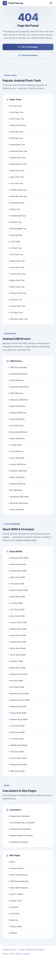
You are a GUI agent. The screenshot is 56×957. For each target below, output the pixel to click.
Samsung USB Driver (19, 400)
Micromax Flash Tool (19, 319)
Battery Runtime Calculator (21, 835)
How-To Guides (16, 894)
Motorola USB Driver (18, 432)
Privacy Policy (16, 926)
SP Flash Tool (15, 106)
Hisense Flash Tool (18, 293)
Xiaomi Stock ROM (18, 564)
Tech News (15, 913)
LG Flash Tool (15, 248)
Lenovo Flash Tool (17, 274)
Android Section (17, 868)
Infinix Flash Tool (17, 287)
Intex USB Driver (17, 509)
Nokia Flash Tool (17, 170)
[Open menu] (50, 3)
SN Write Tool (16, 222)
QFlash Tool (15, 209)
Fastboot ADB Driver (19, 374)
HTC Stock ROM (17, 609)
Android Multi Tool (18, 216)
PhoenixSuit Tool (17, 203)
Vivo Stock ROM (17, 584)
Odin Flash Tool (16, 112)
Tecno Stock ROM (18, 655)
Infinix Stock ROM (17, 648)
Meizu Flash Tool (17, 280)
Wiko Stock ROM (17, 771)
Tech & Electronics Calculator (22, 822)
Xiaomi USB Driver (17, 406)
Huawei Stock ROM (18, 571)
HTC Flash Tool (16, 254)
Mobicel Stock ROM (18, 764)
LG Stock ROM (16, 603)
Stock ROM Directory (19, 888)
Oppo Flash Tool (17, 177)
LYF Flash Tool (16, 312)
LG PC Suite (15, 241)
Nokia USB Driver (17, 438)
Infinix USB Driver (17, 477)
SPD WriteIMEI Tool (18, 229)
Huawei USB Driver (18, 413)
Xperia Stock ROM (18, 635)
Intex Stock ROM (17, 732)
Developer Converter (19, 842)
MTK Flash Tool (16, 132)
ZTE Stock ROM (17, 752)
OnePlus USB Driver (18, 471)
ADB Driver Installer (18, 367)
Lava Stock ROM (17, 726)
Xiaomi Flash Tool (17, 145)
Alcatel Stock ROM (18, 642)
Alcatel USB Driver (18, 484)
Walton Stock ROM (18, 706)
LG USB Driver (16, 445)
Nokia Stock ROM (17, 596)
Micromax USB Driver (19, 503)
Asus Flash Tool (17, 267)
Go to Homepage (30, 47)
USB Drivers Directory (19, 881)
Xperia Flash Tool (17, 261)
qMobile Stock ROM (18, 745)
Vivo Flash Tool (16, 183)
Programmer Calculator (20, 816)
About (5, 954)
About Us (14, 920)
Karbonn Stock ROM (18, 719)
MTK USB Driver (17, 380)
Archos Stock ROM (18, 758)
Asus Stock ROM (17, 616)
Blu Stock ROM (16, 680)
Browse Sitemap (29, 55)
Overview (14, 907)
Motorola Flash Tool (18, 164)
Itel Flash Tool (16, 299)
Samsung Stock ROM (19, 558)
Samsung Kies (16, 235)
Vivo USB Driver (17, 425)
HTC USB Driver (17, 451)
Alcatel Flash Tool (17, 306)
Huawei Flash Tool (18, 157)
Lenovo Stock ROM (18, 622)
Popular (19, 954)
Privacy (12, 954)
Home (12, 862)
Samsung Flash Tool (18, 151)
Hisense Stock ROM (18, 674)
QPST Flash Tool (17, 119)
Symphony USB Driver (19, 496)
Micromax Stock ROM (19, 693)
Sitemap (13, 933)
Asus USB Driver (17, 458)
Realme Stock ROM (18, 629)
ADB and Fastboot (18, 125)
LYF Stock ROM (17, 739)
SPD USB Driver (16, 393)
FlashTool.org (13, 3)
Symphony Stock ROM (19, 700)
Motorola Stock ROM (19, 590)
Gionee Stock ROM (18, 713)
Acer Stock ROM (17, 687)
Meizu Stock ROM (18, 668)
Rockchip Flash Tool (18, 196)
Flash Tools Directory (19, 875)
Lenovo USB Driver (18, 464)
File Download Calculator (20, 829)
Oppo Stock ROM (17, 577)
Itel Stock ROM (16, 661)
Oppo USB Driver (17, 419)
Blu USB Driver (16, 490)
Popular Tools (16, 901)
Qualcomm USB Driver (19, 387)
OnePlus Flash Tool (18, 190)
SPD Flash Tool (16, 138)
